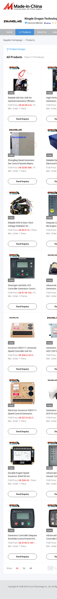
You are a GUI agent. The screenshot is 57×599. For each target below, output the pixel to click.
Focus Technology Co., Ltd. (40, 586)
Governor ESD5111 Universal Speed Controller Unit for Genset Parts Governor (22, 351)
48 (30, 568)
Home (9, 32)
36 (24, 568)
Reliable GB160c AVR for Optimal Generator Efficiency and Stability (22, 101)
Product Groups (17, 49)
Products (26, 32)
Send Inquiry (22, 119)
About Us (41, 32)
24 (17, 568)
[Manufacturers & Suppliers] (23, 6)
